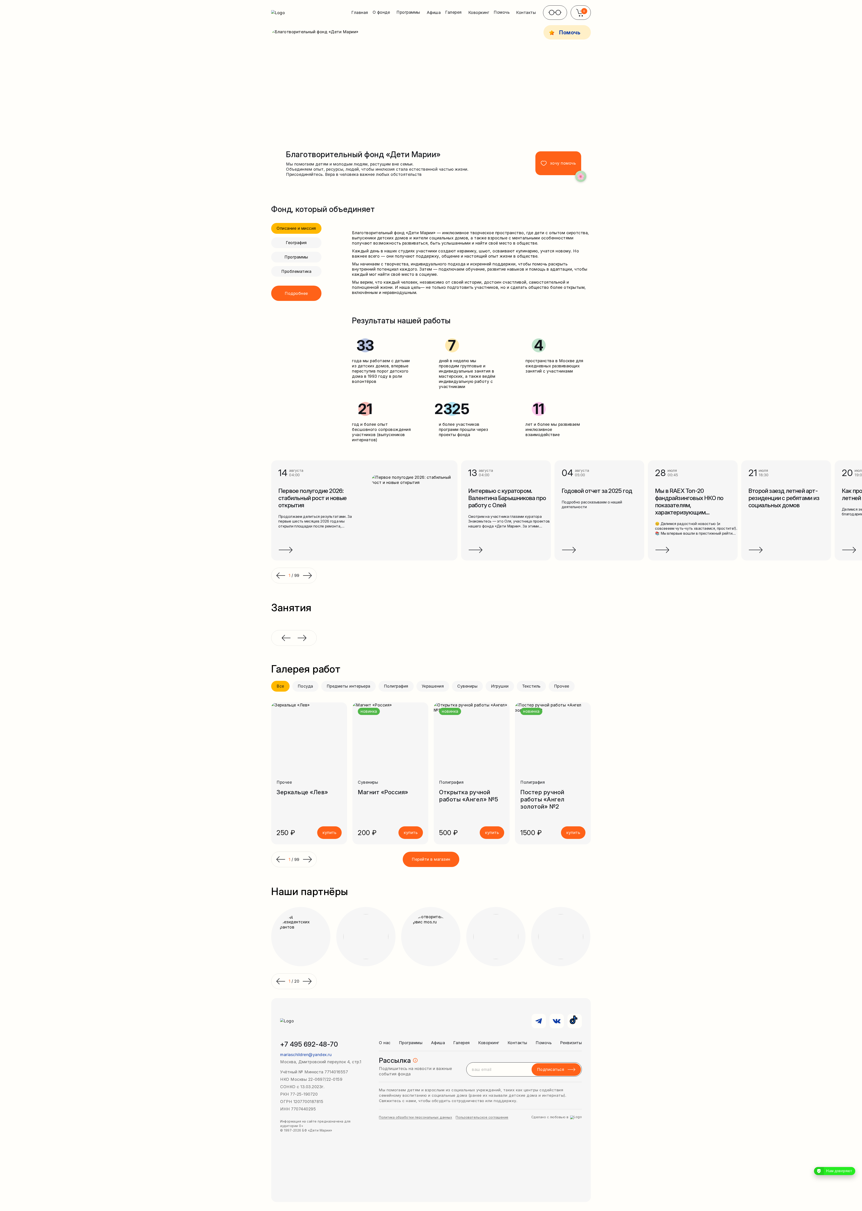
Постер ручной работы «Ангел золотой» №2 (542, 799)
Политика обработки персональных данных (415, 1117)
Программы (296, 257)
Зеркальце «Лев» (302, 792)
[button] (280, 859)
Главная (359, 12)
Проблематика (296, 271)
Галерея (461, 1042)
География (296, 242)
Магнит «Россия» (383, 792)
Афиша (434, 12)
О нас (385, 1042)
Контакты (526, 12)
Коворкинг (478, 12)
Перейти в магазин (431, 859)
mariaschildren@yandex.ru (306, 1054)
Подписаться (550, 1069)
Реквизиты (571, 1042)
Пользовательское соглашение (482, 1117)
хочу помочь (563, 163)
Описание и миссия (296, 228)
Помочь (544, 1042)
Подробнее (296, 293)
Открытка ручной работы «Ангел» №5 (468, 796)
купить (329, 832)
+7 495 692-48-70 (309, 1044)
